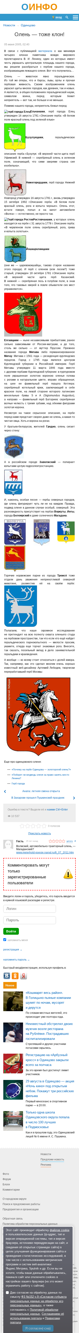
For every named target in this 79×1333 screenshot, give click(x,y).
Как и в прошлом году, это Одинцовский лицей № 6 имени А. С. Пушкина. (50, 1134)
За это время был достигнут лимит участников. (47, 1072)
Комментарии (11, 1189)
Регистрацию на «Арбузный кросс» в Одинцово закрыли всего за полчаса (47, 1060)
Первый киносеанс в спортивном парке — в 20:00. (46, 1103)
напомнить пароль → (16, 959)
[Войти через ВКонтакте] (6, 975)
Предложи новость (52, 1159)
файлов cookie (59, 1230)
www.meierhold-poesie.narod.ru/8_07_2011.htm (45, 852)
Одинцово (28, 25)
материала (45, 51)
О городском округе (15, 1198)
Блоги (6, 1184)
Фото (6, 1173)
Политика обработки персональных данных (30, 1223)
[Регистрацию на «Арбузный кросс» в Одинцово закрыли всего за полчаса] (13, 1064)
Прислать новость (39, 833)
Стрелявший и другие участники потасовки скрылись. (46, 1046)
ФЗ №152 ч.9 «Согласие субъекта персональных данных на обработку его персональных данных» (38, 1301)
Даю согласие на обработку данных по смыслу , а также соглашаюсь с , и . (38, 1307)
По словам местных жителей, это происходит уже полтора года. (46, 1015)
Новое (9, 985)
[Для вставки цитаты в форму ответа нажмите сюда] (69, 841)
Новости (9, 25)
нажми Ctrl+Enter (57, 809)
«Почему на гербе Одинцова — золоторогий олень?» (41, 769)
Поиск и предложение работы (21, 1204)
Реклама (46, 1164)
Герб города (18, 783)
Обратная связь (13, 1218)
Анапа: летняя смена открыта (41, 791)
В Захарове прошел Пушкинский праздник (37, 797)
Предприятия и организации (21, 1209)
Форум (7, 1179)
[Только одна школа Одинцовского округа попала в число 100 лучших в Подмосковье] (13, 1121)
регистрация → (12, 949)
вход (59, 17)
